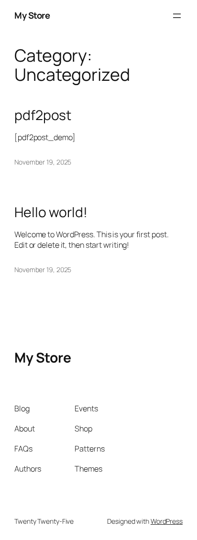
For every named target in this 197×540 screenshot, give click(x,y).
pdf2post (42, 115)
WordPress (167, 521)
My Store (32, 15)
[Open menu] (177, 16)
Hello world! (51, 212)
